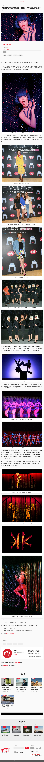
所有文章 (15, 654)
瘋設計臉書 (5, 665)
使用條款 (21, 752)
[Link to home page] (5, 750)
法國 (5, 55)
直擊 (7, 44)
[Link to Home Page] (22, 1)
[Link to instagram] (40, 748)
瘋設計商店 (17, 662)
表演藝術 (20, 55)
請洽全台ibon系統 (10, 633)
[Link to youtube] (37, 748)
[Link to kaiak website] (35, 751)
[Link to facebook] (31, 748)
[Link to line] (34, 748)
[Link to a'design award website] (35, 755)
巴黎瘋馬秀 (9, 55)
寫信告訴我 (16, 752)
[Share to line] (6, 52)
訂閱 (27, 747)
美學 (10, 44)
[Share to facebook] (4, 52)
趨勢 (4, 44)
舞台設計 (15, 55)
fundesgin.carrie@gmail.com (18, 652)
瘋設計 (8, 49)
